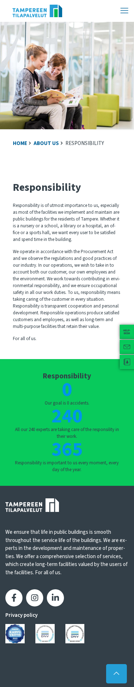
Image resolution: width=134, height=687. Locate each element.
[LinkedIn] (55, 598)
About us (46, 143)
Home (20, 143)
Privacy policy (21, 615)
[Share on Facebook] (14, 598)
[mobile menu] (124, 11)
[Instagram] (35, 598)
